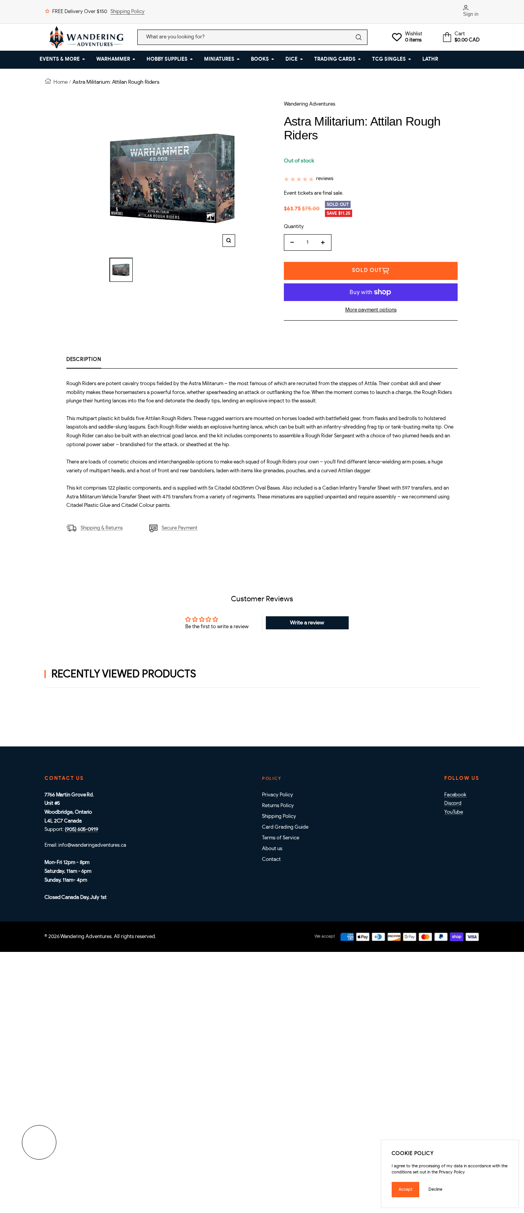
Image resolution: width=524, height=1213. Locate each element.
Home (60, 82)
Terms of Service (280, 838)
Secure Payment (179, 528)
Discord (452, 803)
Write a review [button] (307, 623)
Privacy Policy (277, 795)
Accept (405, 1189)
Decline (435, 1189)
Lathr (430, 59)
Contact (271, 859)
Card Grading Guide (285, 827)
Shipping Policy (127, 11)
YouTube (453, 812)
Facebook (455, 795)
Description (83, 359)
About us (272, 848)
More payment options (371, 310)
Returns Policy (278, 805)
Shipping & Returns (102, 528)
